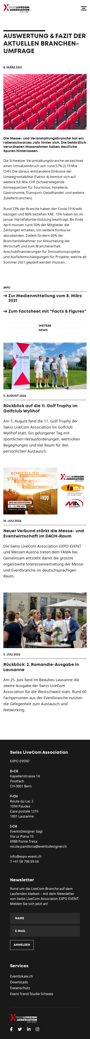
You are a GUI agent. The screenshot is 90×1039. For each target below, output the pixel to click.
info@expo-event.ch (25, 856)
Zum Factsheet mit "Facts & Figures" (47, 311)
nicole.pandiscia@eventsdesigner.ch (38, 846)
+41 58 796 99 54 (26, 861)
